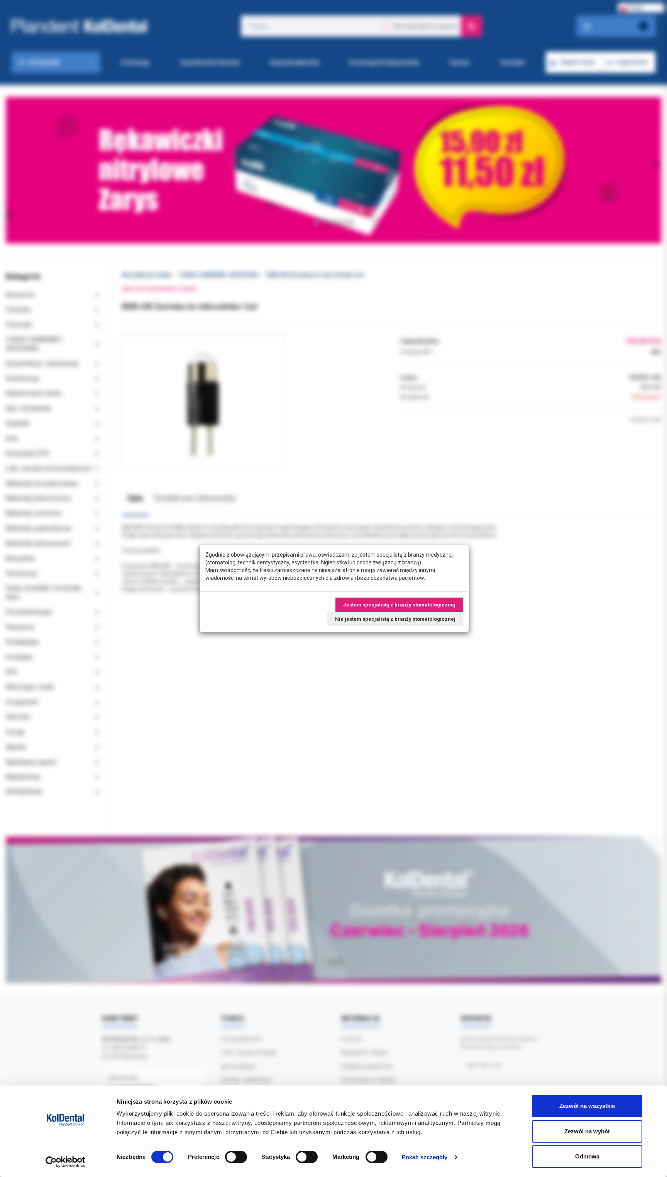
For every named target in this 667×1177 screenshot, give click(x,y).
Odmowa (587, 1156)
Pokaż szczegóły (425, 1157)
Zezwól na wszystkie (587, 1105)
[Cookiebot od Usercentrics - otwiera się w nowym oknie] (65, 1162)
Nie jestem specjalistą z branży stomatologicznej (395, 619)
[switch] (236, 1157)
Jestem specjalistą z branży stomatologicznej (399, 605)
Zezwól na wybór (587, 1131)
